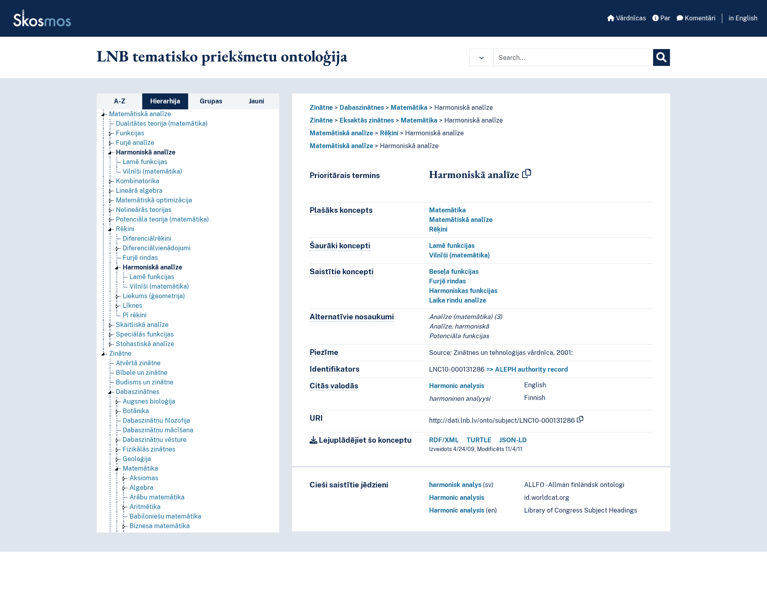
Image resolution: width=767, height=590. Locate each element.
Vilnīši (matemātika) (152, 171)
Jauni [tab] (256, 101)
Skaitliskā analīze (142, 325)
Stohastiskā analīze (145, 344)
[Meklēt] (661, 57)
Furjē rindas (140, 257)
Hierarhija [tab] (165, 101)
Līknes (132, 305)
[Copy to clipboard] (526, 174)
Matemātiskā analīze (140, 114)
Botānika (136, 411)
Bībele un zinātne (141, 372)
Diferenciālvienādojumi (157, 248)
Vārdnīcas (630, 18)
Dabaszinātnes (137, 392)
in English (743, 18)
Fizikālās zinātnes (149, 449)
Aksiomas (143, 478)
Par (664, 18)
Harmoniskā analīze (145, 152)
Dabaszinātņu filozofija (156, 420)
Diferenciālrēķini (147, 238)
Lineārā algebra (139, 190)
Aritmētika (145, 507)
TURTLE (479, 440)
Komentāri (699, 18)
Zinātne (120, 353)
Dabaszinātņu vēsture (155, 439)
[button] (481, 57)
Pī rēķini (135, 315)
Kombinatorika (137, 181)
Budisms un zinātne (144, 382)
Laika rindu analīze (457, 300)
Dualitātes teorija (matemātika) (162, 123)
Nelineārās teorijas (143, 210)
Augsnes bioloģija (149, 401)
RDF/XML (444, 440)
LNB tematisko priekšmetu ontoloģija (222, 56)
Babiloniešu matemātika (165, 516)
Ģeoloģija (137, 459)
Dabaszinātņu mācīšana (158, 430)
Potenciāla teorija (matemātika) (162, 219)
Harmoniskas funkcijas (463, 291)
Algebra (141, 487)
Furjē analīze (135, 143)
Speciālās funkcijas (145, 334)
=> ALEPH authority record (527, 369)
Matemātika (140, 468)
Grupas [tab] (211, 101)
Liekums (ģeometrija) (154, 296)
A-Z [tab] (119, 101)
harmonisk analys (455, 485)
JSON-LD (513, 440)
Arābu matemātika (157, 497)
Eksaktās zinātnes (367, 120)
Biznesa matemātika (159, 526)
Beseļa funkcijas (454, 271)
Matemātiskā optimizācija (154, 200)
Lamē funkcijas (145, 162)
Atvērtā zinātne (138, 363)
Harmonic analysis (456, 386)
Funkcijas (130, 133)
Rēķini (125, 229)
